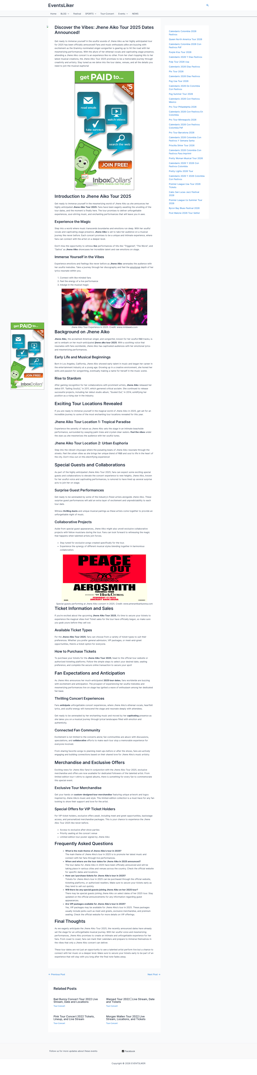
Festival (77, 13)
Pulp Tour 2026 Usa (179, 61)
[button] (207, 5)
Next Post (154, 974)
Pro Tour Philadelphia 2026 (182, 106)
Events (121, 13)
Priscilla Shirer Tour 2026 (181, 145)
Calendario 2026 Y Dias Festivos (185, 57)
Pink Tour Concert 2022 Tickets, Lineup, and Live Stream (74, 1018)
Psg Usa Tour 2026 (178, 81)
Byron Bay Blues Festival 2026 (184, 208)
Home (53, 13)
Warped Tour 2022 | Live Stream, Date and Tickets (130, 1000)
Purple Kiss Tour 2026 (180, 52)
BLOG (63, 13)
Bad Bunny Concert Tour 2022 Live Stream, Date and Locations (76, 1000)
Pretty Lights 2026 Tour (181, 171)
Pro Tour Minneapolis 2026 (182, 119)
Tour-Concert (107, 13)
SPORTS (89, 13)
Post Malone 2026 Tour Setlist (184, 213)
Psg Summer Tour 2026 (181, 94)
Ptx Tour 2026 (176, 71)
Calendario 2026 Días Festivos (184, 66)
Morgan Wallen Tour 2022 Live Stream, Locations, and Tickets (125, 1018)
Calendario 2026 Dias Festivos (184, 76)
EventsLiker (61, 5)
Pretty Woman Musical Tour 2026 (186, 158)
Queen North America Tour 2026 (185, 39)
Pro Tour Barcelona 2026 (181, 132)
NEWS (135, 13)
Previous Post (56, 974)
